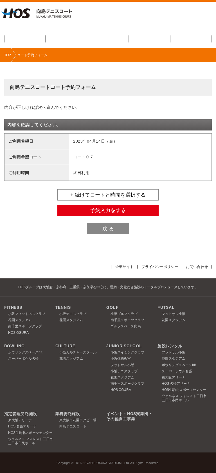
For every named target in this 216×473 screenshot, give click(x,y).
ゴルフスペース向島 (126, 326)
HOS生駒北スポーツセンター (184, 390)
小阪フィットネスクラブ (26, 314)
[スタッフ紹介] (149, 39)
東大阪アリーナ (173, 377)
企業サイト (124, 267)
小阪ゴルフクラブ (124, 314)
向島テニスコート (72, 426)
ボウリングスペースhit (25, 352)
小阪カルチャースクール (77, 352)
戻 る (108, 228)
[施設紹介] (25, 39)
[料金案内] (108, 39)
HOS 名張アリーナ (176, 384)
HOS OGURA (18, 333)
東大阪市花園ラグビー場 (77, 420)
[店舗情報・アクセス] (191, 39)
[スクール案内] (66, 39)
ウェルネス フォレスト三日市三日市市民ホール (184, 398)
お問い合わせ (197, 267)
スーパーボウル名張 (23, 359)
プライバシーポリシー (159, 267)
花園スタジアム (20, 320)
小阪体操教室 (121, 359)
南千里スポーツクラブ (25, 326)
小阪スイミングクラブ (127, 352)
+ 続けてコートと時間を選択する (108, 195)
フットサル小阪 (173, 314)
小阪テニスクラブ (72, 314)
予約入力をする (108, 210)
